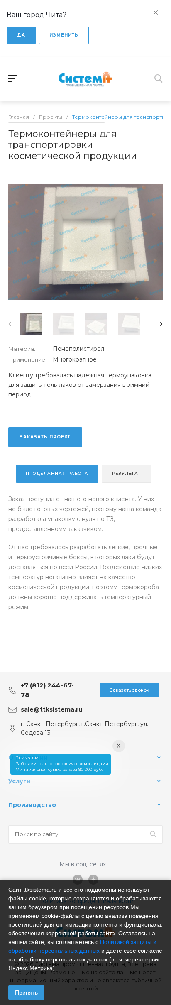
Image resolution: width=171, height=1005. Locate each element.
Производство (32, 805)
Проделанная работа (57, 473)
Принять (26, 992)
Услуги (19, 781)
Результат (126, 473)
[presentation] (10, 323)
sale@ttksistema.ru (52, 709)
